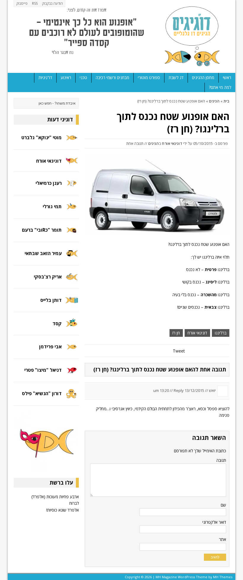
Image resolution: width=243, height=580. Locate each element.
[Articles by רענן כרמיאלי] (72, 187)
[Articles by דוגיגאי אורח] (72, 163)
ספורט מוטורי (149, 77)
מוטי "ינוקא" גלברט (41, 137)
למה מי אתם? (220, 87)
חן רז (176, 333)
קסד (57, 323)
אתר (222, 539)
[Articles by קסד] (72, 327)
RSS (35, 3)
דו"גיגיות (45, 77)
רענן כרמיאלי (49, 183)
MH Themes (222, 577)
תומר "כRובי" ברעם (42, 230)
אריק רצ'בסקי (48, 276)
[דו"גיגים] (121, 36)
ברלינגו (220, 333)
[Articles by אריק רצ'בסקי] (72, 280)
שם (223, 505)
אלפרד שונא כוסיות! (62, 510)
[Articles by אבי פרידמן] (72, 350)
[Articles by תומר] (72, 234)
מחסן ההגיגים (203, 77)
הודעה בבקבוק (52, 3)
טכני (83, 77)
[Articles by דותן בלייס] (72, 304)
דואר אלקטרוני (214, 522)
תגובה (221, 460)
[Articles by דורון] (72, 397)
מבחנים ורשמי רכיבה (112, 77)
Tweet (179, 351)
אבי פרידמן (50, 346)
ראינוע (66, 77)
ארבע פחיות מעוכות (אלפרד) (55, 496)
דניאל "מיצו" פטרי (43, 370)
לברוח (74, 503)
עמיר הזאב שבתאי (43, 253)
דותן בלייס (51, 300)
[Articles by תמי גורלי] (72, 210)
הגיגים (153, 143)
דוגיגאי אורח (172, 143)
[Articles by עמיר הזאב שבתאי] (72, 257)
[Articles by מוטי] (72, 141)
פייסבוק (22, 3)
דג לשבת (176, 77)
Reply (179, 390)
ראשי (227, 77)
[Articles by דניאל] (72, 374)
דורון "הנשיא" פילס (42, 393)
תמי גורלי (52, 206)
